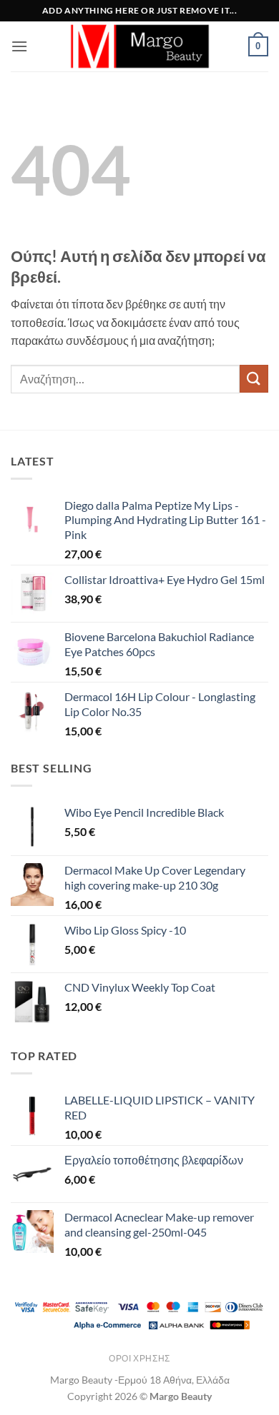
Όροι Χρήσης (139, 1358)
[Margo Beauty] (139, 46)
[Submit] (254, 379)
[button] (19, 46)
